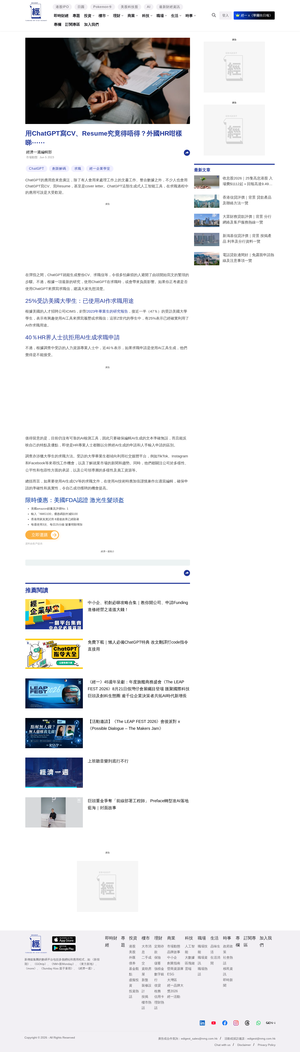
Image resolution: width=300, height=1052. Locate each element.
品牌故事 (173, 952)
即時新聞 (228, 982)
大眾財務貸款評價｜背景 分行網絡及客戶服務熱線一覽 (247, 219)
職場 (160, 16)
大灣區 (172, 980)
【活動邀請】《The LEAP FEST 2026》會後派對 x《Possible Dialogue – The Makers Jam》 (134, 725)
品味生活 (215, 949)
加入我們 (91, 24)
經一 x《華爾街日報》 (257, 15)
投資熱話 (134, 993)
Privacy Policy (267, 1044)
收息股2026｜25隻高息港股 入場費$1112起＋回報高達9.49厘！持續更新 (248, 182)
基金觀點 (134, 971)
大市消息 (146, 949)
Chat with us (222, 1044)
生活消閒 (215, 960)
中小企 (172, 957)
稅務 (157, 991)
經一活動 (173, 996)
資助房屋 (146, 971)
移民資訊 (228, 971)
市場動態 (32, 157)
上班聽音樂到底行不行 (108, 761)
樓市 (102, 16)
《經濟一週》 (85, 968)
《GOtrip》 (40, 964)
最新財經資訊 (169, 7)
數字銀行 (159, 976)
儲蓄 (157, 963)
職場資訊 (203, 960)
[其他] (187, 152)
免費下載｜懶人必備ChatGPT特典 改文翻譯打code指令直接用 (138, 645)
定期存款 (159, 949)
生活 (174, 16)
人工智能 (190, 949)
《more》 (30, 968)
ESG (170, 974)
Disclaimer (244, 1044)
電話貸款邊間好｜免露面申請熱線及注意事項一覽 (248, 258)
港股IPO (62, 7)
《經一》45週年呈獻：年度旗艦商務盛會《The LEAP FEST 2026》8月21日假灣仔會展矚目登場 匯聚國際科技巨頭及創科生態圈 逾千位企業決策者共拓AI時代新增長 (139, 689)
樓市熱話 (146, 1005)
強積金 (159, 968)
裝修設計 (146, 988)
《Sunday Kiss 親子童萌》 (57, 968)
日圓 (81, 7)
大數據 (190, 957)
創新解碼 (59, 168)
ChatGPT (36, 168)
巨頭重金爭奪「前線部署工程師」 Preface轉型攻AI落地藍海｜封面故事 (138, 804)
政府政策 (228, 949)
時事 (189, 16)
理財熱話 (159, 1005)
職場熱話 (203, 971)
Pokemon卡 (102, 7)
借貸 (157, 985)
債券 (132, 963)
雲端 (188, 968)
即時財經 (61, 16)
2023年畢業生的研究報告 (107, 311)
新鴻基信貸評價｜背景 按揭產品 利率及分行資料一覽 (247, 238)
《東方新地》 (86, 964)
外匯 (132, 957)
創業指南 (173, 963)
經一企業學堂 (99, 168)
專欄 (57, 24)
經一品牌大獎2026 (175, 988)
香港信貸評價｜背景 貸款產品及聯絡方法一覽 (247, 200)
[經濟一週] (36, 11)
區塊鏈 (190, 963)
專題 (76, 16)
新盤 (145, 980)
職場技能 (203, 949)
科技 (145, 16)
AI (148, 7)
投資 (87, 16)
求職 (77, 168)
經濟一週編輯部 (39, 152)
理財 (116, 16)
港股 (132, 946)
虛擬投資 (134, 982)
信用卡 (159, 996)
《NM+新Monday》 (62, 964)
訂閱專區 (72, 24)
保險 (157, 957)
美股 (132, 952)
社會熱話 (228, 960)
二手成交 (146, 960)
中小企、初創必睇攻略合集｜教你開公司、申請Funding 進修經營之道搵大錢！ (138, 606)
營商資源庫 (175, 968)
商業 (131, 16)
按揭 (145, 996)
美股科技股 (129, 7)
